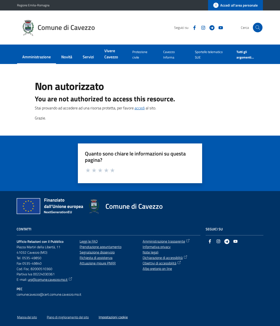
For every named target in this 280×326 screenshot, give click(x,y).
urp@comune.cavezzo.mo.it (48, 279)
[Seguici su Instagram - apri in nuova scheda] (201, 27)
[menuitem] (36, 57)
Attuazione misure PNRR (98, 263)
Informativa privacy (157, 246)
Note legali (150, 252)
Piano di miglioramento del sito (68, 317)
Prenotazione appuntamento (100, 246)
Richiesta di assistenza (96, 257)
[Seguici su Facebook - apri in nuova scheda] (192, 27)
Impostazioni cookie (113, 317)
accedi (140, 108)
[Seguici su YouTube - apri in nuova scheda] (219, 27)
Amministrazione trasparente (164, 241)
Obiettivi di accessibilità (159, 263)
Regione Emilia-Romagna (33, 5)
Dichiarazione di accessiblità (163, 257)
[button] (257, 27)
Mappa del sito (27, 317)
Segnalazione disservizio (97, 252)
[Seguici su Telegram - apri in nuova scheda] (210, 27)
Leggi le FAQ (89, 241)
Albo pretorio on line (157, 268)
